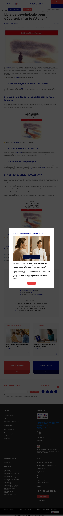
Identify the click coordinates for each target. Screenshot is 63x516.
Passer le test (31, 283)
